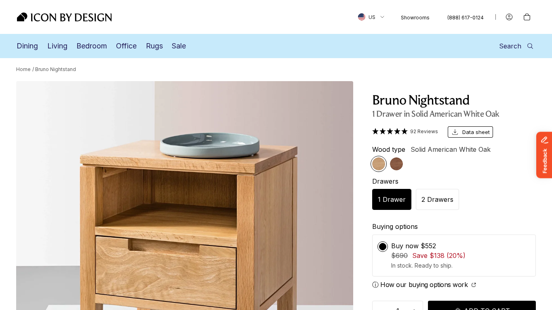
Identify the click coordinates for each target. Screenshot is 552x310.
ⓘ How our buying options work (421, 285)
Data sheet (476, 132)
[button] (405, 131)
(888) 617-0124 (465, 18)
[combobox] (371, 17)
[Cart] (527, 17)
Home (23, 69)
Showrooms (415, 18)
